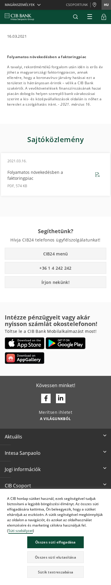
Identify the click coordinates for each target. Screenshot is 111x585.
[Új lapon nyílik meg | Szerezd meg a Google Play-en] (66, 343)
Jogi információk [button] (23, 469)
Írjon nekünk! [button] (55, 282)
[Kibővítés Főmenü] (90, 17)
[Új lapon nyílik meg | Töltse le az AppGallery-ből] (24, 358)
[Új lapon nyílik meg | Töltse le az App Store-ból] (25, 343)
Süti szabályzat (20, 530)
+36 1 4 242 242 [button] (55, 268)
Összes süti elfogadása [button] (55, 542)
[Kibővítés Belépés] (104, 17)
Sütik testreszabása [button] (55, 572)
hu (106, 4)
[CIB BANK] (19, 17)
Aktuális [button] (13, 436)
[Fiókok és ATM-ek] (96, 5)
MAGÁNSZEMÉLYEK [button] (20, 4)
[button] (75, 17)
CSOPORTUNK (77, 4)
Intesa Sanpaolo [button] (23, 453)
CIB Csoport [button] (18, 485)
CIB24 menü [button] (55, 254)
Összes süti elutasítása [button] (55, 557)
